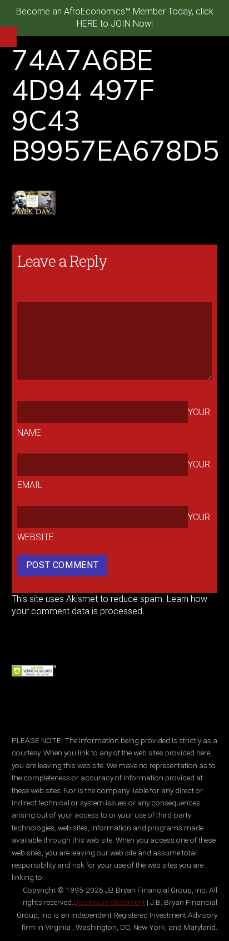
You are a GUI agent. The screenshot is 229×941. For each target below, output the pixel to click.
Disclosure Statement (109, 902)
